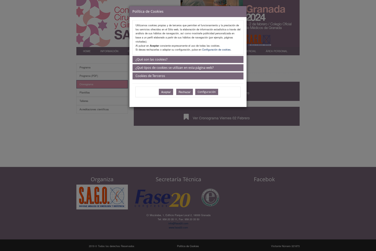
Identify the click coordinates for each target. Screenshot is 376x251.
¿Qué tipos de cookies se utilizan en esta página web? (175, 67)
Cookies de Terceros (150, 76)
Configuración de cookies (216, 49)
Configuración (207, 92)
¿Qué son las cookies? (151, 59)
